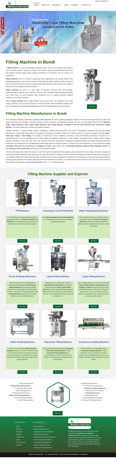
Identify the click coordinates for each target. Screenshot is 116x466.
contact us (86, 5)
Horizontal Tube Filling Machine (44, 437)
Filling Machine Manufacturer (24, 146)
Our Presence (21, 442)
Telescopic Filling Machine (43, 447)
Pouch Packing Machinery (43, 440)
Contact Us (20, 437)
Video (66, 5)
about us (45, 5)
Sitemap (19, 445)
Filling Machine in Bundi (86, 435)
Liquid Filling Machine (41, 429)
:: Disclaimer (83, 454)
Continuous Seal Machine (42, 442)
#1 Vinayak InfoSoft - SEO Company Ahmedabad (62, 454)
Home (36, 5)
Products (56, 5)
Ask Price (92, 106)
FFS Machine (38, 426)
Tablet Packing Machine (42, 445)
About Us (19, 429)
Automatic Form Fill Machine (43, 432)
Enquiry (75, 5)
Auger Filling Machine (41, 434)
